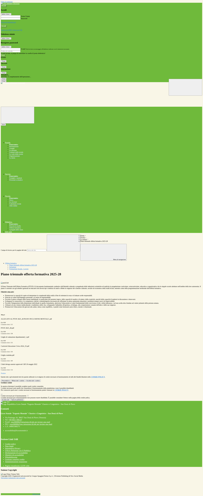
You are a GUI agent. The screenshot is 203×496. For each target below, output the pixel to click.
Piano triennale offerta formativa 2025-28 (23, 265)
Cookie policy (10, 444)
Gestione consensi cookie (15, 459)
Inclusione (12, 267)
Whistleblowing (11, 457)
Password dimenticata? (8, 22)
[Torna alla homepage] (101, 83)
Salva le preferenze (17, 400)
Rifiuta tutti (18, 380)
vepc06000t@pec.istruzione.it (31, 424)
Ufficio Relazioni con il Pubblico (18, 451)
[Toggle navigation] (17, 115)
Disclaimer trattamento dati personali (13, 478)
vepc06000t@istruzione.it (30, 422)
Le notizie (83, 239)
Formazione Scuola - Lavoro (18, 269)
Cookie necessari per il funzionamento (14, 396)
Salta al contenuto (7, 2)
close (3, 124)
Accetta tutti (33, 380)
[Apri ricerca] (185, 87)
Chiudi (3, 61)
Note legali (9, 446)
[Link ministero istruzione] (10, 4)
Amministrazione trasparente (16, 462)
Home (82, 235)
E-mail (23, 49)
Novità (82, 237)
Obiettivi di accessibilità (14, 455)
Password (24, 18)
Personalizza (6, 380)
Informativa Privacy (12, 448)
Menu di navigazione (119, 259)
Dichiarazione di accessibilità (16, 453)
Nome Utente (25, 16)
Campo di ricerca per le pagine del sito (13, 250)
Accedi (4, 6)
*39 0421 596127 (15, 420)
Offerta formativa (11, 263)
